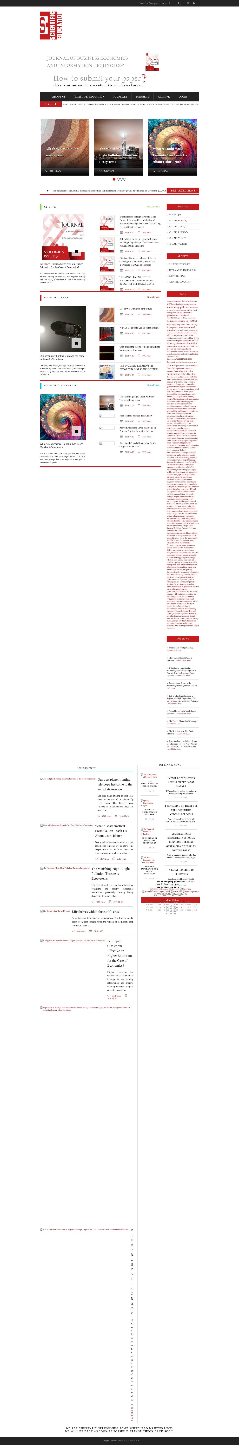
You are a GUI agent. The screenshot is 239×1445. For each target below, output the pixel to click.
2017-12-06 (129, 270)
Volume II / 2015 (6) (177, 220)
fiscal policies (178, 548)
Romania (184, 611)
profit (169, 509)
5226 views (183, 798)
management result (174, 313)
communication (189, 491)
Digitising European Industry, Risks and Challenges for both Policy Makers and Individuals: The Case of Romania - (182, 745)
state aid (180, 354)
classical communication (176, 494)
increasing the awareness (184, 613)
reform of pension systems (183, 579)
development (188, 457)
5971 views (116, 996)
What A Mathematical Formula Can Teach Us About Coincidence (170, 155)
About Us (59, 96)
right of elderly (182, 318)
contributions (177, 304)
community (189, 494)
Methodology (181, 460)
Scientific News (176, 276)
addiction (195, 487)
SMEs (184, 301)
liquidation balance (174, 351)
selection (187, 366)
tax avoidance (181, 545)
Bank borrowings (173, 377)
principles (191, 506)
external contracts (183, 330)
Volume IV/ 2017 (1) (177, 238)
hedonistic (185, 448)
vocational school (173, 479)
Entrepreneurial (181, 396)
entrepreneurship (182, 533)
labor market (191, 482)
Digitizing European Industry (184, 528)
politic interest (175, 504)
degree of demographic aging (185, 469)
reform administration (175, 567)
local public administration (186, 565)
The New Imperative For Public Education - (180, 732)
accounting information (189, 572)
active (179, 509)
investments (172, 608)
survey (172, 391)
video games (179, 384)
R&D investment (189, 430)
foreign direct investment (182, 621)
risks (191, 421)
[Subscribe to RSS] (195, 3)
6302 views (146, 270)
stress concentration (174, 511)
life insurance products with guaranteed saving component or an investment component (181, 597)
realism (169, 518)
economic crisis (180, 482)
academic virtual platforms (182, 618)
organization (193, 411)
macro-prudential (173, 423)
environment (178, 382)
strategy (176, 450)
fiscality (177, 572)
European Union (173, 543)
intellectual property (188, 518)
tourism (170, 450)
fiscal (194, 310)
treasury (175, 552)
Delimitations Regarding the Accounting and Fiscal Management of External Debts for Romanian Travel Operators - (181, 672)
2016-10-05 (129, 289)
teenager (170, 382)
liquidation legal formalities (176, 346)
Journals (120, 96)
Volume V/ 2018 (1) (177, 244)
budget (169, 552)
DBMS (188, 413)
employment (172, 445)
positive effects (177, 491)
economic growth (189, 433)
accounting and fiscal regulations (179, 501)
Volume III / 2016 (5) (178, 232)
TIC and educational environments (182, 614)
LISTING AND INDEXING (189, 104)
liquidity (183, 423)
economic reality (187, 504)
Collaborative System (175, 465)
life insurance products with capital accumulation (182, 592)
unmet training (174, 477)
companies (179, 391)
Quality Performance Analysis (149, 812)
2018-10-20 (129, 232)
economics (189, 626)
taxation (185, 340)
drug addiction (189, 382)
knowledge (171, 416)
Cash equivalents (178, 368)
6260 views (106, 816)
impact (173, 428)
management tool (184, 359)
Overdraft (191, 374)
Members (142, 96)
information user (189, 567)
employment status (174, 438)
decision (182, 552)
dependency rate (181, 472)
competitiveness (180, 550)
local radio (179, 457)
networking (188, 416)
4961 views (146, 333)
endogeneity (178, 560)
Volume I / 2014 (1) (177, 226)
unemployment (172, 484)
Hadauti (182, 450)
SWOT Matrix (183, 327)
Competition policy (187, 540)
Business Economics (179, 264)
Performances (190, 387)
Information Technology (182, 270)
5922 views (146, 289)
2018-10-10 (129, 333)
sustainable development (176, 413)
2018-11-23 (129, 314)
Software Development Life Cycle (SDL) (182, 462)
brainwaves (176, 487)
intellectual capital (173, 521)
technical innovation (174, 433)
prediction (190, 550)
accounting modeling (189, 304)
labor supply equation (181, 557)
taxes (169, 304)
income (174, 509)
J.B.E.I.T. (50, 207)
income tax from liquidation (179, 349)
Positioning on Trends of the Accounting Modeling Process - (182, 685)
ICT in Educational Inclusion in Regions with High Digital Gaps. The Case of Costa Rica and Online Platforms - (182, 700)
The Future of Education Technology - (182, 722)
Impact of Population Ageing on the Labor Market (181, 782)
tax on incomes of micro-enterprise (183, 553)
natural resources (183, 428)
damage (184, 487)
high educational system (186, 394)
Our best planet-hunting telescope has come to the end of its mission (115, 784)
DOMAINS (125, 104)
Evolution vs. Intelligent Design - (181, 649)
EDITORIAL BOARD (77, 104)
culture (175, 516)
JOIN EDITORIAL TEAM (95, 104)
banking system (183, 421)
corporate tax (192, 346)
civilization (189, 516)
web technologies (180, 467)
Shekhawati (171, 452)
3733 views (146, 452)
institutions (177, 448)
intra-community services (180, 574)
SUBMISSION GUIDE (171, 104)
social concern (182, 411)
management (188, 548)
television (170, 384)
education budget (182, 452)
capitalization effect (189, 435)
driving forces (186, 477)
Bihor (186, 391)
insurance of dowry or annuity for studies (180, 605)
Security (186, 465)
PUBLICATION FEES (154, 104)
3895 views (146, 421)
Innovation (175, 387)
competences (183, 484)
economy (181, 516)
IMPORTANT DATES (138, 104)
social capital (185, 521)
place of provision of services (182, 575)
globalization (173, 315)
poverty (170, 448)
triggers (182, 387)
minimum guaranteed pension (187, 587)
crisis (188, 423)
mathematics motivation (176, 404)
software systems (173, 418)
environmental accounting (176, 426)
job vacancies (182, 389)
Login (183, 96)
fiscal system (192, 301)
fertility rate (171, 472)
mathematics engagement (184, 401)
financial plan (182, 608)
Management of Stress (174, 301)
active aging (171, 589)
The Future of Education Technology (149, 840)
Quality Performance (182, 324)
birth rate (187, 362)
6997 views (146, 251)
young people (185, 445)
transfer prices (177, 341)
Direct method (184, 377)
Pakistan (174, 443)
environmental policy (175, 430)
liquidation (192, 343)
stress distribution (188, 509)
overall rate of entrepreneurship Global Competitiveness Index (181, 536)
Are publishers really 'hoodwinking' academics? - (181, 712)
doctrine (177, 506)
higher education (182, 455)
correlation (193, 533)
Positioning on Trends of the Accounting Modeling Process (181, 810)
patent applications (191, 354)
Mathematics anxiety (181, 399)
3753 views (146, 437)
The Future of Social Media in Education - (179, 659)
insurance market (179, 591)
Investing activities (183, 371)
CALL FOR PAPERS (112, 104)
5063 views (146, 356)
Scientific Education (89, 96)
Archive (164, 96)
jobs (178, 445)
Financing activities (176, 374)
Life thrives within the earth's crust (96, 912)
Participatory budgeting (179, 562)
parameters (180, 366)
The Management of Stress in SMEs (149, 783)
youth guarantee (184, 443)
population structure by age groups (182, 473)
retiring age (183, 321)
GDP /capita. (174, 540)
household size (177, 440)
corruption (195, 445)
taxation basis (190, 552)
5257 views (163, 171)
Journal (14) (174, 215)
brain (189, 487)
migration (184, 479)
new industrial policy (187, 523)
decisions (170, 550)
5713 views (146, 375)
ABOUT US (64, 104)
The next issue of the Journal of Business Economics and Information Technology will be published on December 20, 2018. (83, 191)
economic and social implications (174, 531)
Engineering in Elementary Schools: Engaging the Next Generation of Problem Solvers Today (181, 842)
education (188, 438)
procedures (179, 416)
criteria (194, 365)
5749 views (183, 862)
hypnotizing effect (173, 489)
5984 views (146, 232)
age (182, 438)
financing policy (186, 499)
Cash (169, 368)
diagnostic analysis (175, 362)
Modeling (191, 460)
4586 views (109, 171)
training (191, 389)
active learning (179, 626)
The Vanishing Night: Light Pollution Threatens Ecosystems (118, 155)
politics (184, 506)
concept (171, 365)
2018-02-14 (129, 375)
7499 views (183, 826)
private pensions (173, 582)
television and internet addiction (185, 379)
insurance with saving (183, 601)
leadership (176, 518)
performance (186, 312)
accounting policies (178, 307)
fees (172, 506)
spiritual (192, 448)
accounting (187, 310)
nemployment (172, 389)
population (193, 362)
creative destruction (174, 435)
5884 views (55, 171)
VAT (168, 574)
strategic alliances (187, 418)
